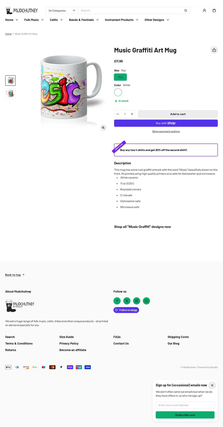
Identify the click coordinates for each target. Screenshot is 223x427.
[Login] (204, 10)
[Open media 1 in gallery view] (10, 80)
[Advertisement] (103, 394)
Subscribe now (185, 415)
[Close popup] (212, 385)
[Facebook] (117, 300)
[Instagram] (136, 300)
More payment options (166, 131)
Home (8, 34)
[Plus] (132, 114)
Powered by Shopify (208, 367)
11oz (120, 77)
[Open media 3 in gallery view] (10, 93)
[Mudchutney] (21, 11)
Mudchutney (189, 367)
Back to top (13, 274)
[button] (214, 10)
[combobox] (134, 10)
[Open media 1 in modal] (64, 88)
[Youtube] (146, 300)
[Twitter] (126, 300)
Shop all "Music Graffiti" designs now (142, 227)
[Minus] (117, 114)
